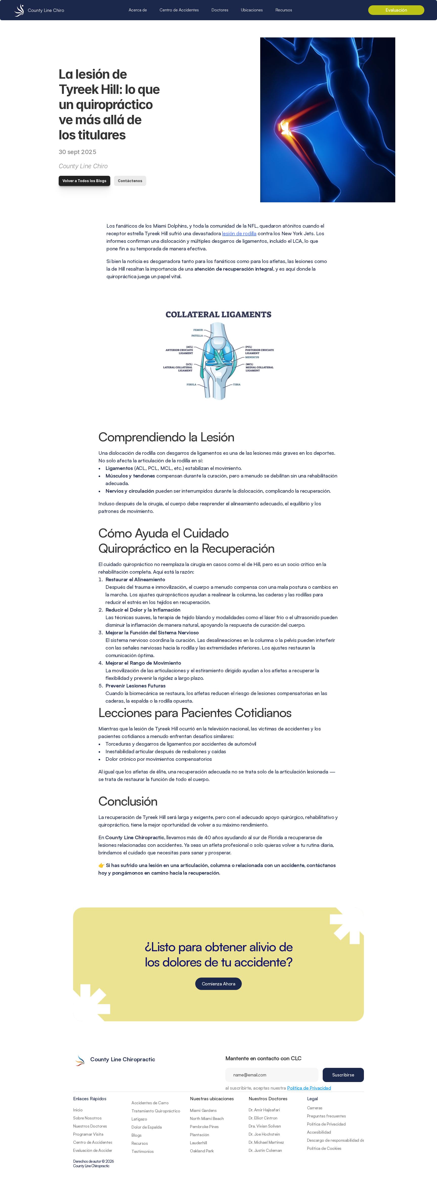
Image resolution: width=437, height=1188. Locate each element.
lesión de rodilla (239, 233)
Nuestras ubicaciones (212, 1098)
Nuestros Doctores (268, 1098)
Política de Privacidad (309, 1088)
